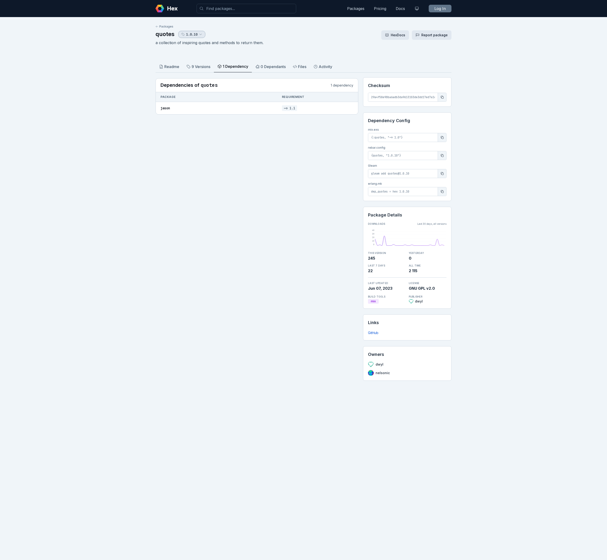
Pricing (380, 8)
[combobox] (246, 8)
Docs (400, 8)
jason (165, 108)
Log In (440, 8)
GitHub (373, 333)
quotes (165, 34)
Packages (355, 8)
